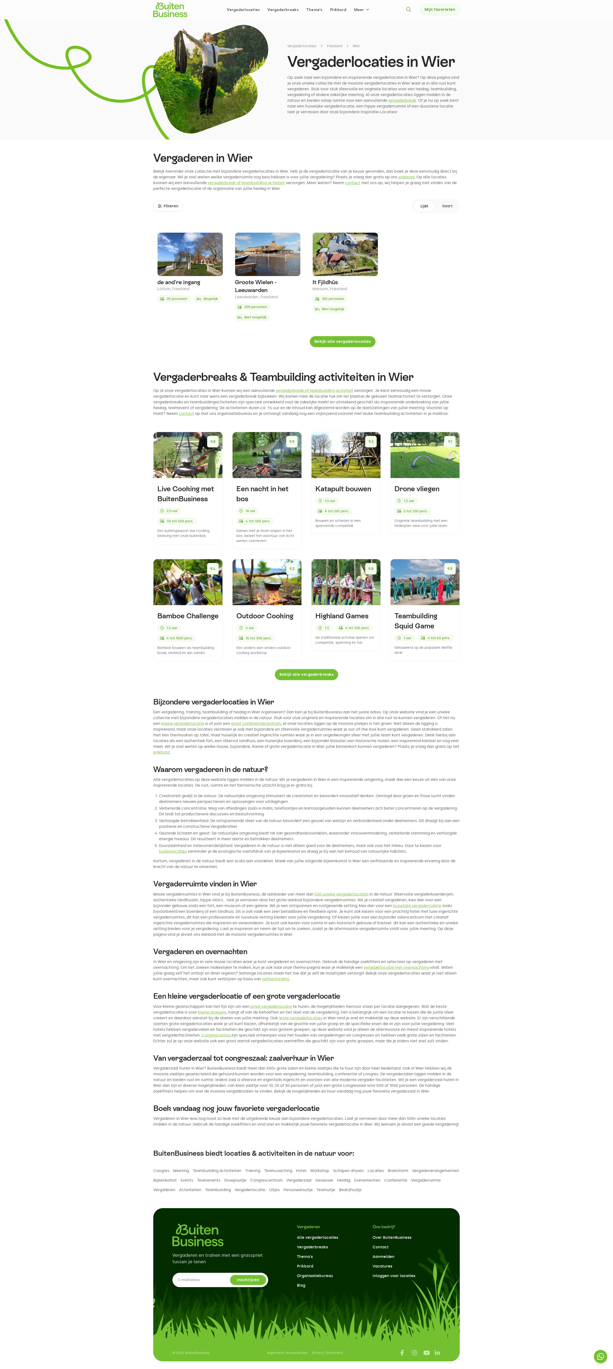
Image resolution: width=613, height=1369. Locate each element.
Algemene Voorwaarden (287, 1353)
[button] (362, 9)
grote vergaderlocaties (300, 1018)
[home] (170, 9)
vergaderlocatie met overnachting (396, 967)
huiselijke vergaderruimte (417, 905)
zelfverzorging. (276, 979)
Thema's (314, 9)
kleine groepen (212, 1012)
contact (352, 182)
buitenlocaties (173, 851)
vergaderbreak (402, 100)
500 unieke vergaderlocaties (341, 894)
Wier (356, 46)
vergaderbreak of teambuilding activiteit (246, 182)
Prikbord (338, 9)
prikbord (406, 177)
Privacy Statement (327, 1353)
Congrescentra (216, 1035)
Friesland (334, 46)
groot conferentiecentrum (256, 723)
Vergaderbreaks (283, 9)
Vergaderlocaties (243, 9)
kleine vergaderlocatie (182, 723)
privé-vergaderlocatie (271, 1006)
